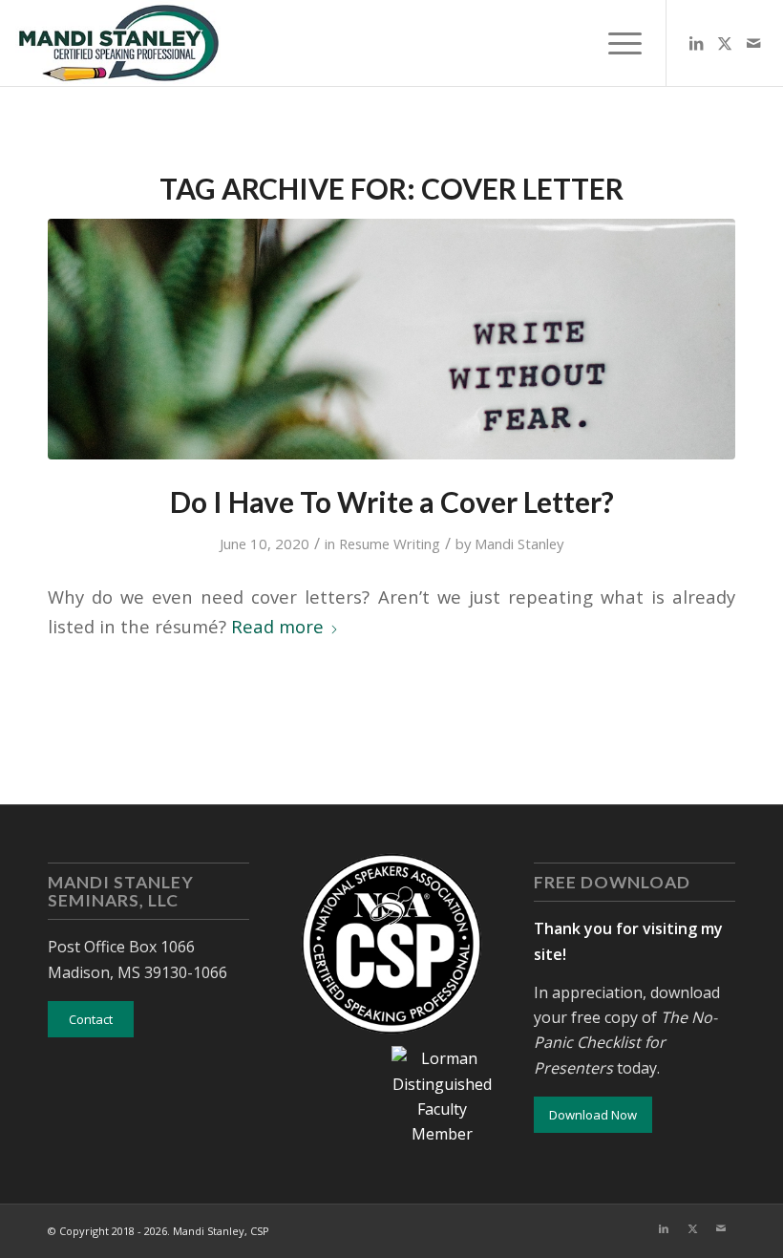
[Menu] (615, 43)
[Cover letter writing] (391, 339)
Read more (277, 626)
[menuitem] (615, 43)
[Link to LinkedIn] (696, 43)
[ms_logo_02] (117, 43)
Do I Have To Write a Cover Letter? (392, 501)
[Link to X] (724, 43)
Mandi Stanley (519, 543)
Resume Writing (389, 543)
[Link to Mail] (753, 43)
